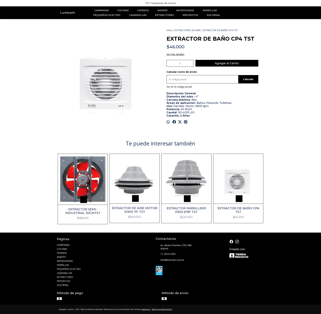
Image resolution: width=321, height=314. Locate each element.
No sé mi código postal (179, 86)
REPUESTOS (190, 15)
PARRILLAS (210, 10)
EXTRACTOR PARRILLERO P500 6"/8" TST (186, 210)
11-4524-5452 (168, 253)
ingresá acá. (146, 309)
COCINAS (123, 10)
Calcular (248, 79)
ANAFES (162, 10)
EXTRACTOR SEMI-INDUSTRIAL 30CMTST (82, 211)
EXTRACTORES (164, 15)
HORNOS (143, 10)
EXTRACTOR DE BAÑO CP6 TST (238, 210)
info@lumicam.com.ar (172, 259)
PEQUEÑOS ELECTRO (106, 15)
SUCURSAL (213, 15)
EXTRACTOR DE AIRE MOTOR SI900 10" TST (134, 210)
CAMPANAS (101, 10)
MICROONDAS (185, 10)
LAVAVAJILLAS (137, 15)
